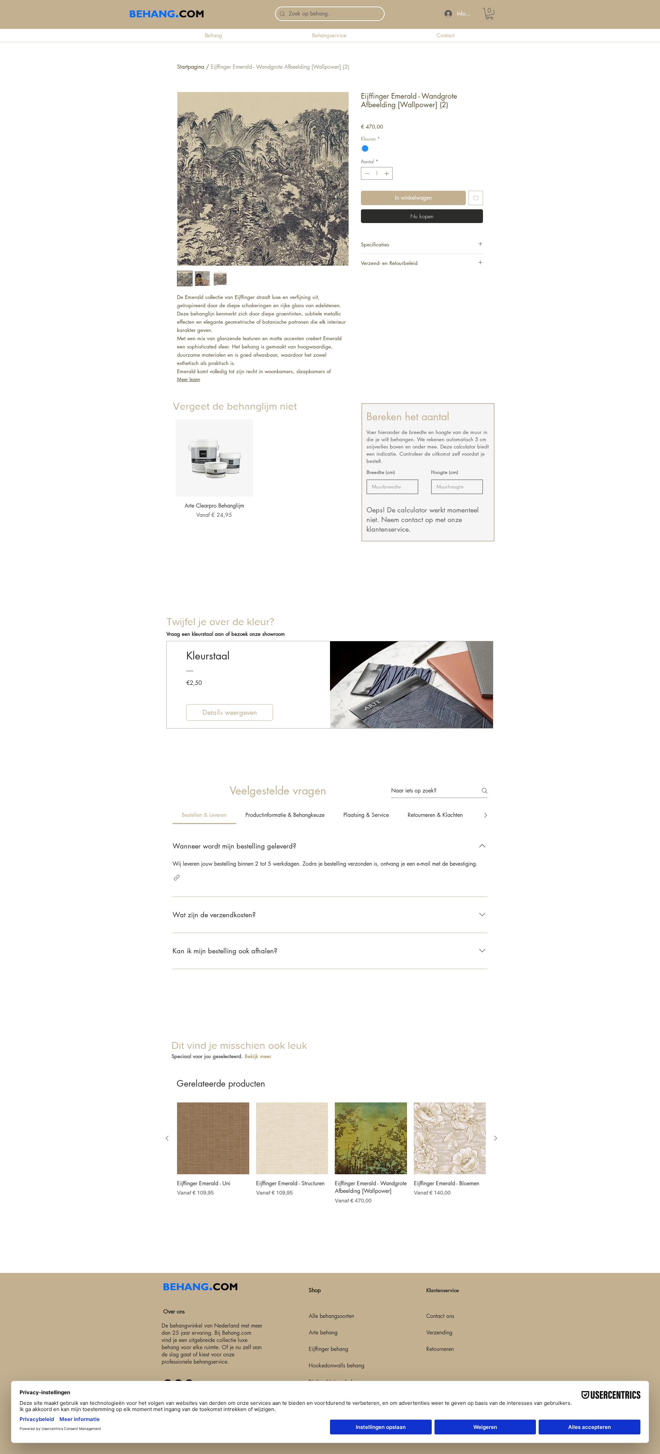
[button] (177, 878)
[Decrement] (366, 173)
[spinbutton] (377, 173)
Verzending (439, 1332)
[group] (256, 478)
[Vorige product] (167, 1138)
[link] (489, 14)
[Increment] (387, 173)
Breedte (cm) (380, 472)
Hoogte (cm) (444, 472)
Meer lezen (188, 379)
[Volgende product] (496, 1138)
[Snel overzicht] (214, 458)
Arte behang (323, 1332)
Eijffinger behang (328, 1349)
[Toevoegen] (476, 198)
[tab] (204, 815)
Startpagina (190, 66)
